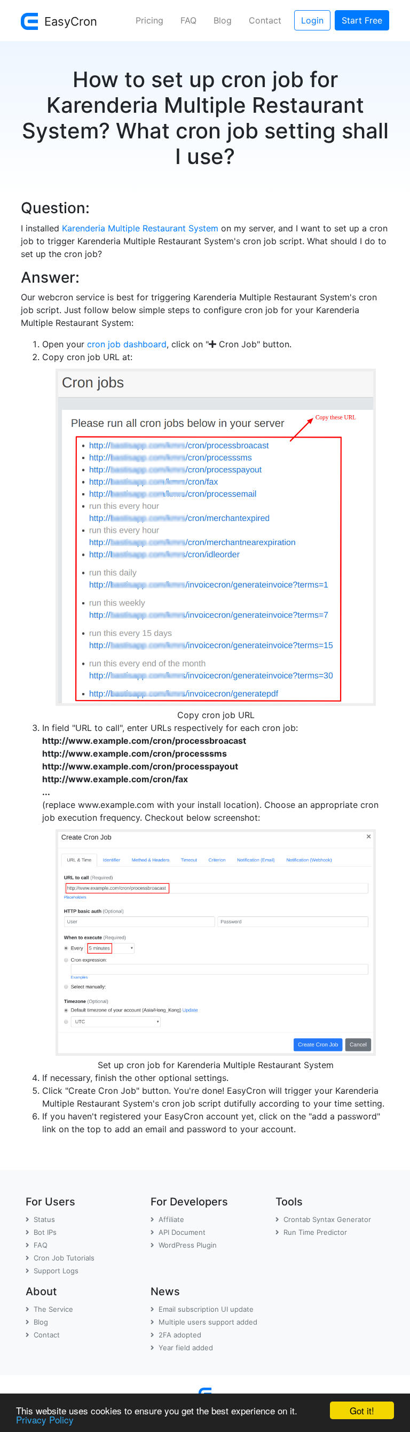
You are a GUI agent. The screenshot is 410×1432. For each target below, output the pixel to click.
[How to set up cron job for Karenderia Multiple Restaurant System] (216, 940)
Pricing (149, 20)
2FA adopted (180, 1334)
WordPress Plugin (188, 1245)
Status (44, 1219)
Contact (265, 20)
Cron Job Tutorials (64, 1258)
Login (312, 20)
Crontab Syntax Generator (327, 1219)
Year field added (186, 1347)
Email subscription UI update (206, 1309)
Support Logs (56, 1270)
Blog (223, 20)
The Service (53, 1309)
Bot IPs (45, 1232)
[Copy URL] (216, 535)
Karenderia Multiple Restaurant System (140, 228)
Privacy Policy (45, 1419)
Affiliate (171, 1219)
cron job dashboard (127, 344)
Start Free (362, 20)
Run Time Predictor (315, 1232)
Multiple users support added (208, 1322)
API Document (182, 1232)
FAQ (188, 20)
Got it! (362, 1410)
